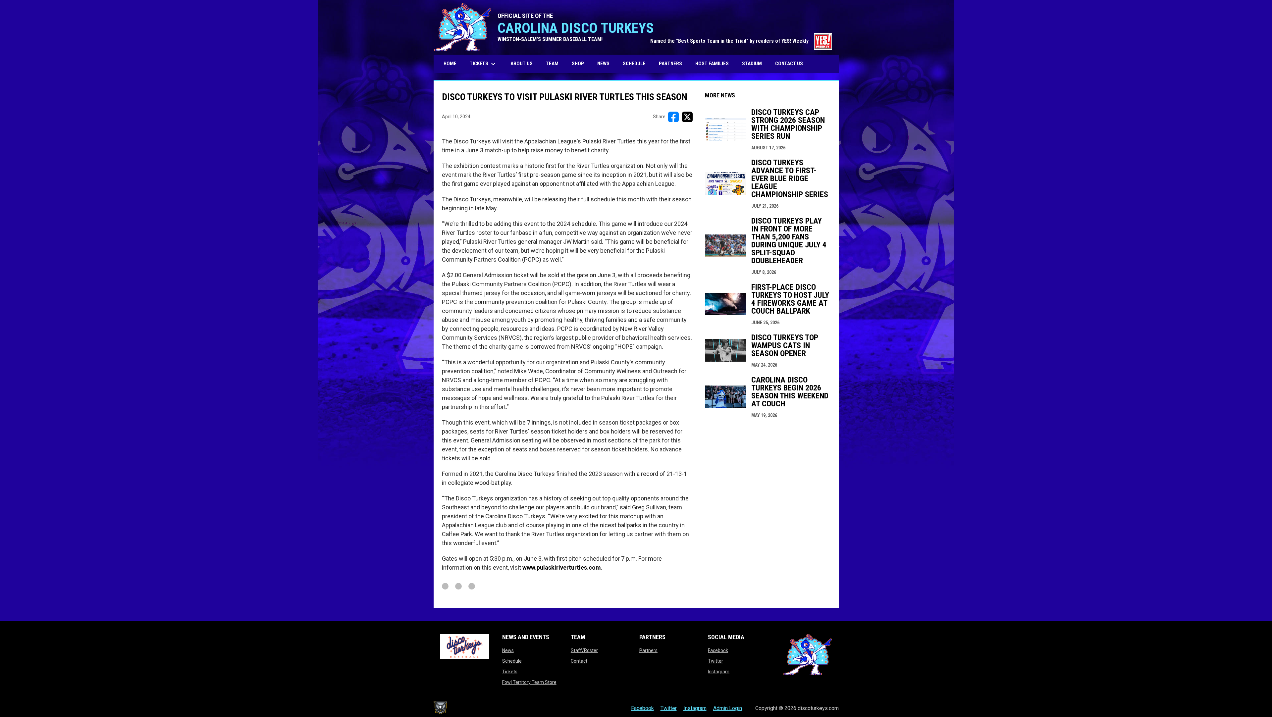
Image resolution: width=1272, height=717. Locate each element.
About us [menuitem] (521, 64)
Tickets (509, 671)
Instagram (718, 671)
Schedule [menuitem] (634, 64)
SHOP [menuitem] (580, 63)
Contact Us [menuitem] (789, 64)
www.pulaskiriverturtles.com (561, 567)
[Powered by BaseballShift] (440, 707)
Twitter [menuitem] (669, 708)
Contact (579, 661)
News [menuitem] (603, 64)
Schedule (512, 661)
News (508, 650)
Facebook (718, 650)
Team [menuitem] (552, 64)
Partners (648, 650)
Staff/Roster (584, 650)
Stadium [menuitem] (752, 64)
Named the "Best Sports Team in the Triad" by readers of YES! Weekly (741, 41)
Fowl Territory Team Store (529, 682)
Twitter (715, 661)
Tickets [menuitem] (483, 64)
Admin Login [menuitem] (727, 708)
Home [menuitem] (450, 64)
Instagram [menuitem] (695, 708)
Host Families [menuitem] (712, 64)
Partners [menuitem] (670, 64)
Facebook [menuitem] (642, 708)
